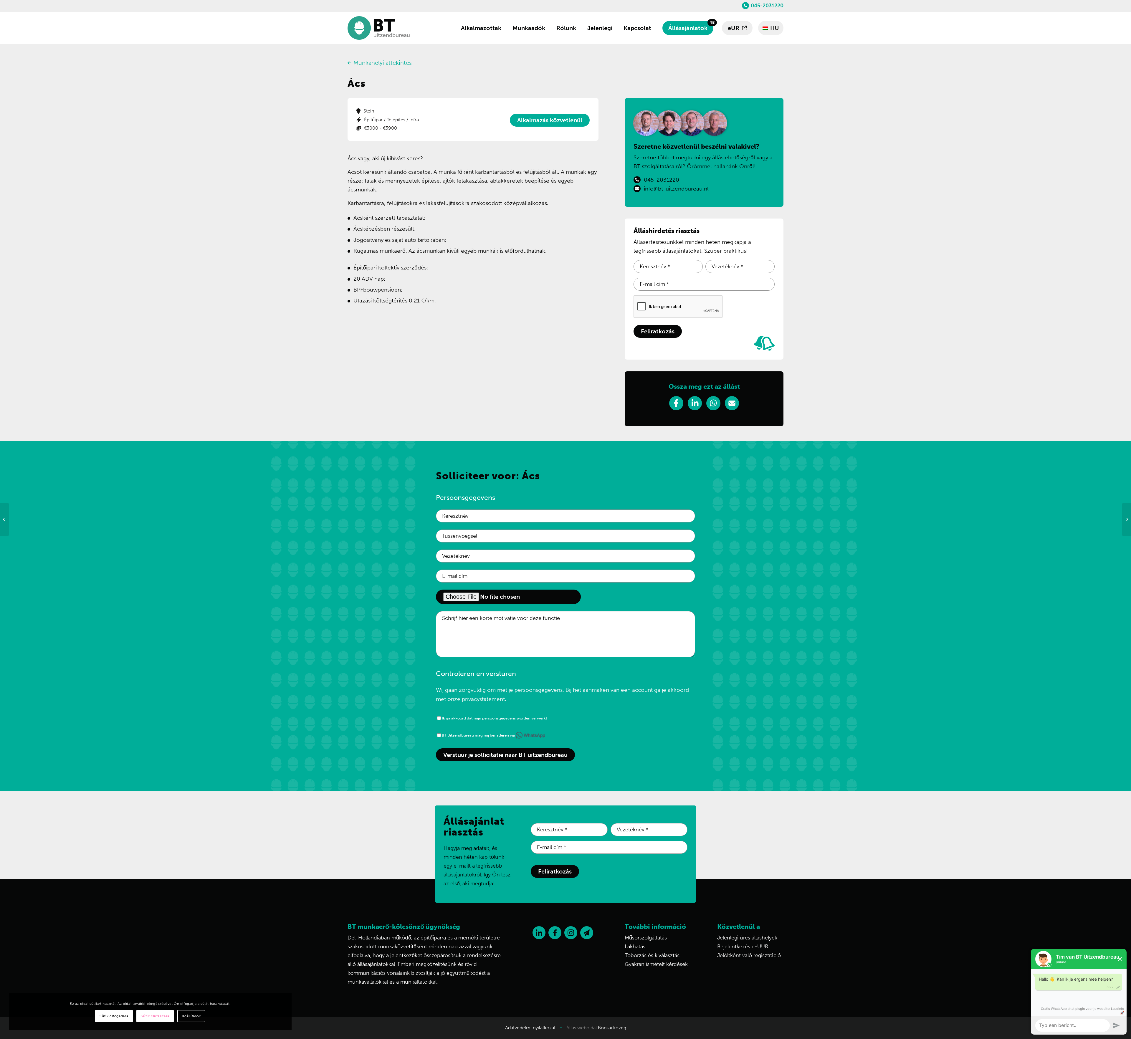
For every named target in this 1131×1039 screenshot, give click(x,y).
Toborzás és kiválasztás (652, 955)
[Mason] (4, 519)
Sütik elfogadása (114, 1016)
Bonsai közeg (612, 1027)
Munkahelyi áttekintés (382, 62)
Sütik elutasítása (155, 1016)
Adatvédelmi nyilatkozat (530, 1027)
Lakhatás (635, 946)
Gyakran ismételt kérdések (656, 964)
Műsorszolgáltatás (646, 937)
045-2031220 (767, 5)
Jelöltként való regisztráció (749, 955)
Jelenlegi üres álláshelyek (747, 937)
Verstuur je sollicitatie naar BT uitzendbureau (505, 754)
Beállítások (191, 1016)
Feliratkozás (657, 331)
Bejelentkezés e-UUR (742, 946)
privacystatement (483, 699)
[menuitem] (481, 28)
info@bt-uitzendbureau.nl (676, 188)
